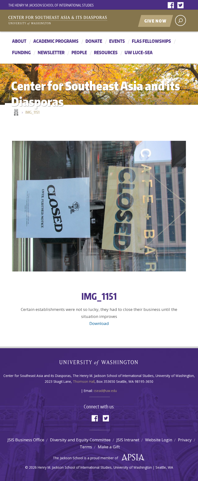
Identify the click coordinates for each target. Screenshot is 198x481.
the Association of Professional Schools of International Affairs (131, 457)
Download (99, 323)
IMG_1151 (32, 112)
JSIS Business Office (25, 440)
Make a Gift (109, 447)
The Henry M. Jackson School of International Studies (51, 5)
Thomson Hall (84, 381)
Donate (93, 41)
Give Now (155, 20)
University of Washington (99, 363)
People (79, 52)
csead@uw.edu (105, 390)
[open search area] (180, 20)
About (19, 41)
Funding (21, 52)
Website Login (158, 440)
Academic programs (55, 41)
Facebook (172, 5)
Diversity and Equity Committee (80, 440)
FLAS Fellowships (151, 41)
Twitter (181, 5)
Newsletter (51, 52)
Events (117, 41)
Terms (86, 447)
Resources (106, 52)
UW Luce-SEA (139, 52)
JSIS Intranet (127, 440)
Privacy (185, 440)
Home (15, 112)
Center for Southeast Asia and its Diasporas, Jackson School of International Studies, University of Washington (62, 21)
